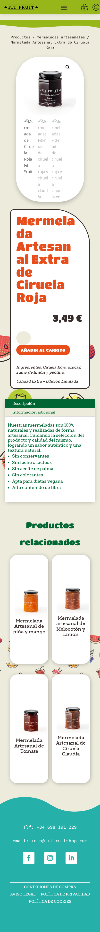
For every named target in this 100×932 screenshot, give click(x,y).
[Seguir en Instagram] (50, 858)
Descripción (23, 403)
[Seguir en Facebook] (28, 858)
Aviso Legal (22, 894)
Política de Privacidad (65, 894)
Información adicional (33, 412)
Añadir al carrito (43, 350)
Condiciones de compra (50, 887)
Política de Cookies (50, 902)
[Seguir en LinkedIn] (71, 858)
